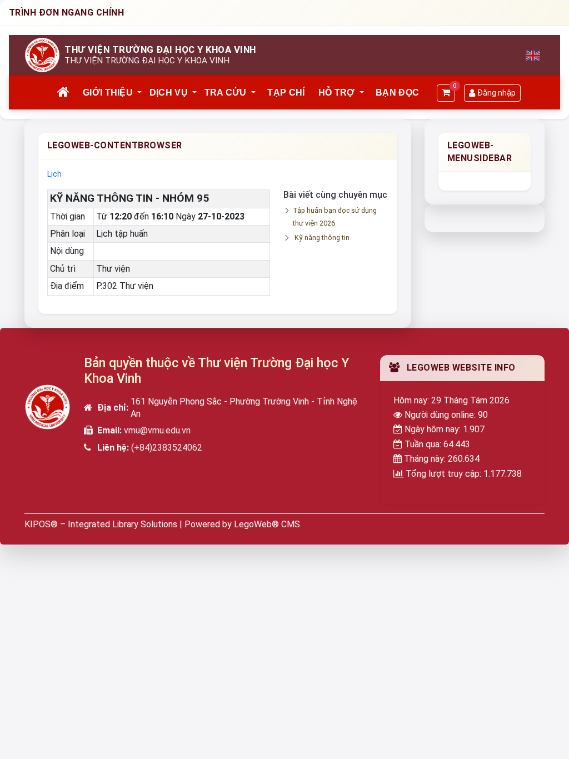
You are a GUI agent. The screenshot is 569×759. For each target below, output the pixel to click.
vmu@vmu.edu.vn (157, 430)
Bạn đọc (397, 92)
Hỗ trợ (336, 92)
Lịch (54, 174)
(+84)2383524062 (166, 447)
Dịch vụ (168, 92)
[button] (140, 93)
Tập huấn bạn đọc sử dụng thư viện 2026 (335, 216)
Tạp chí (286, 92)
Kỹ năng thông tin (322, 237)
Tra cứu (225, 92)
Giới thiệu (108, 92)
